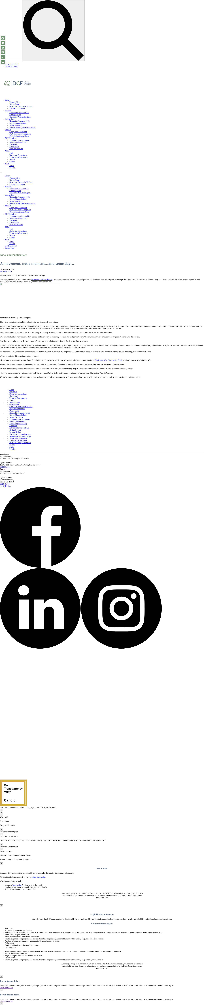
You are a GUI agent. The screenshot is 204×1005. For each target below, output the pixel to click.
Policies (12, 449)
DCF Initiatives (10, 138)
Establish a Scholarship (18, 441)
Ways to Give (14, 102)
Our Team (13, 392)
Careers (12, 161)
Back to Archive (6, 271)
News (7, 164)
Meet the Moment (16, 149)
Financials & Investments (18, 157)
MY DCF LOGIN (11, 64)
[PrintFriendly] (2, 61)
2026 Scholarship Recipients (20, 134)
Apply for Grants (15, 125)
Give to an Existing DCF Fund (20, 106)
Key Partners (14, 147)
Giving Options (15, 115)
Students (8, 130)
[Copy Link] (2, 57)
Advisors (8, 111)
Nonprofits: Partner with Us (19, 121)
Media (11, 447)
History (12, 159)
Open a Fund (14, 104)
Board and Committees (18, 155)
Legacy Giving (15, 432)
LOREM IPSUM (6, 988)
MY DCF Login (11, 246)
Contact (12, 400)
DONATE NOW (11, 66)
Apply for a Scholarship (18, 132)
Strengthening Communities (19, 140)
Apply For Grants (16, 417)
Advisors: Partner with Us (19, 113)
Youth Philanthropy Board (19, 136)
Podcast (12, 168)
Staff (11, 153)
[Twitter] (2, 43)
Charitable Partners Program (19, 117)
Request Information (17, 108)
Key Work (13, 144)
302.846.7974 (5, 484)
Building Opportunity (17, 421)
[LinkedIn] (2, 47)
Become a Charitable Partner (20, 436)
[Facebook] (2, 38)
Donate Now (9, 248)
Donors (7, 100)
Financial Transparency (18, 398)
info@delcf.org (5, 486)
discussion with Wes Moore (41, 280)
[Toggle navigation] (1, 172)
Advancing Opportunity (18, 142)
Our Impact (13, 396)
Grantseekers (9, 119)
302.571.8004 (5, 467)
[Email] (2, 52)
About (7, 151)
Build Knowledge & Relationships (22, 127)
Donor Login (14, 411)
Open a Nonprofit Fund (18, 123)
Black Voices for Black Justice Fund (108, 360)
